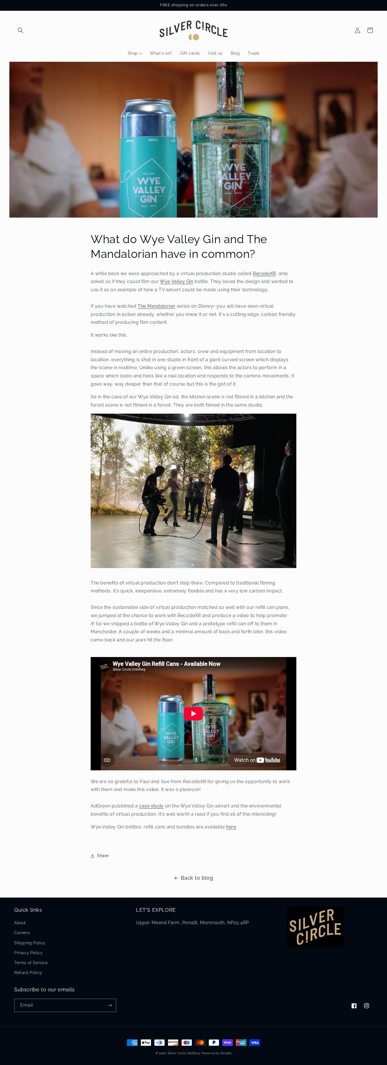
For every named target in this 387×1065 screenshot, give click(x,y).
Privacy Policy (28, 953)
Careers (22, 932)
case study (151, 806)
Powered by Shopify (217, 1053)
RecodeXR (264, 273)
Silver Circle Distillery (184, 1053)
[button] (20, 30)
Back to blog (197, 878)
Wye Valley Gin (176, 281)
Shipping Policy (30, 943)
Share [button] (103, 855)
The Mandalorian (156, 306)
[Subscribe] (109, 1005)
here (231, 827)
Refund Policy (28, 972)
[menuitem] (135, 53)
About (20, 923)
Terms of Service (31, 962)
